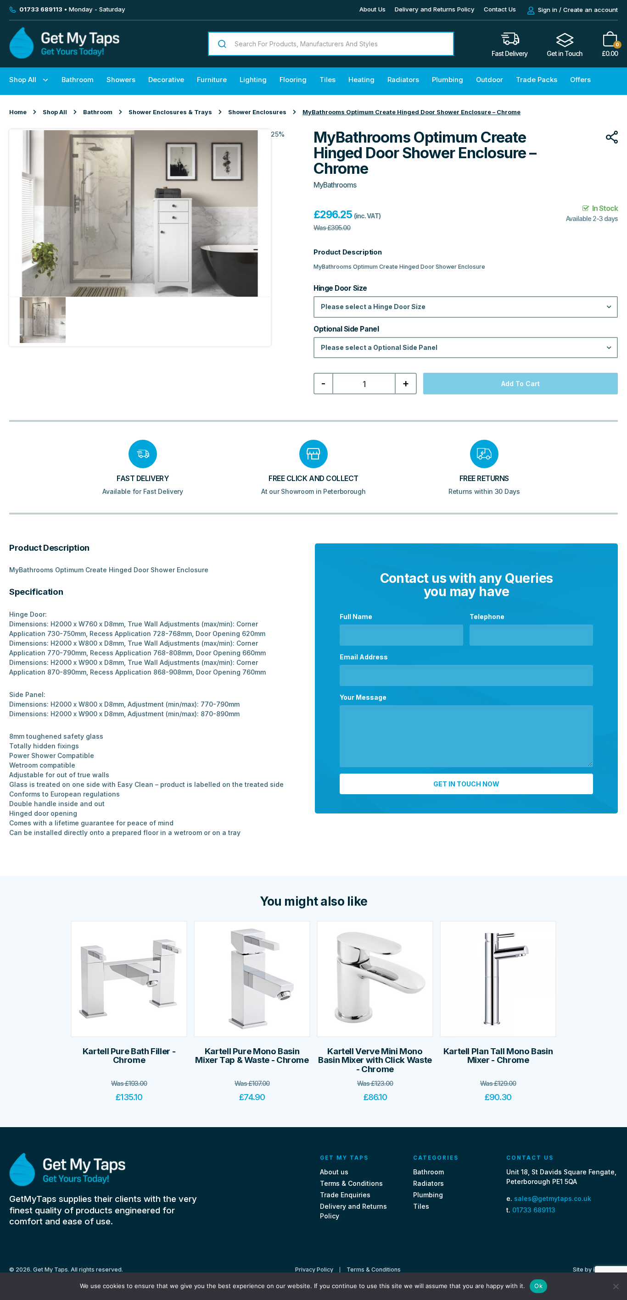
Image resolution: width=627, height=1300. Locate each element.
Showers (120, 80)
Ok (538, 1285)
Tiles (327, 80)
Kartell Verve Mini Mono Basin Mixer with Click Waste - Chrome (375, 1060)
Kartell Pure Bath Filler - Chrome (129, 1056)
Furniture (212, 80)
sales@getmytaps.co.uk (552, 1198)
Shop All (22, 80)
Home (18, 112)
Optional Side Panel (346, 329)
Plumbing (447, 80)
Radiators (403, 80)
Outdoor (489, 80)
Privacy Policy (314, 1269)
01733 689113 (533, 1210)
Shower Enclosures (257, 112)
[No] (615, 1286)
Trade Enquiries (345, 1195)
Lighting (253, 80)
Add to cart (520, 383)
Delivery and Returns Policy (435, 9)
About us (334, 1172)
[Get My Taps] (64, 56)
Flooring (293, 80)
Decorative (166, 80)
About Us (372, 9)
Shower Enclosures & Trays (170, 112)
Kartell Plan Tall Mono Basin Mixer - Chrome (498, 1056)
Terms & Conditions (351, 1183)
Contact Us (500, 9)
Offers (580, 80)
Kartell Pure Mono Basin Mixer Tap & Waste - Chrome (251, 1056)
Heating (361, 80)
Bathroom (78, 80)
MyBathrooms (335, 185)
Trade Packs (536, 80)
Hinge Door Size (340, 288)
